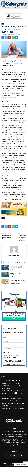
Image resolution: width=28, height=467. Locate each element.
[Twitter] (6, 37)
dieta (11, 390)
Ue (18, 408)
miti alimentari (13, 398)
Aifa (7, 380)
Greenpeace (5, 396)
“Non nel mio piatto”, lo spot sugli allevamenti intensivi (7, 237)
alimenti (4, 383)
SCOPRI (14, 319)
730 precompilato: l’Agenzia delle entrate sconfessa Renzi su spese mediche (21, 238)
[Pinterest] (9, 37)
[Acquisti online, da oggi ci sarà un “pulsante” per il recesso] (5, 267)
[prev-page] (2, 287)
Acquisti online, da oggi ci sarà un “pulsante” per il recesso (17, 267)
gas (12, 393)
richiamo (13, 403)
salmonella (21, 403)
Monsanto (19, 398)
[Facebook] (2, 37)
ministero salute (5, 398)
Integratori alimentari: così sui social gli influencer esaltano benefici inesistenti (18, 282)
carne (3, 388)
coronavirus (5, 390)
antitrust (16, 383)
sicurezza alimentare (18, 406)
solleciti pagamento (21, 218)
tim (16, 408)
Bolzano (10, 218)
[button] (2, 11)
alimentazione (15, 380)
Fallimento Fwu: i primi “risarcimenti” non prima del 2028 (17, 274)
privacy (8, 403)
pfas (20, 401)
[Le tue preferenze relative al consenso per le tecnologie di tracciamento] (20, 464)
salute (5, 406)
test (13, 408)
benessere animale (14, 386)
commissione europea (10, 388)
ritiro (17, 403)
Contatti (14, 461)
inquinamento (13, 396)
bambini (5, 385)
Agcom (3, 380)
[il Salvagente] (14, 4)
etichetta (22, 390)
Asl (6, 218)
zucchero (22, 408)
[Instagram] (10, 455)
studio (3, 408)
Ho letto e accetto (13, 354)
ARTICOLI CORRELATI (8, 262)
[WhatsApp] (13, 37)
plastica (4, 403)
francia (8, 393)
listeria (20, 395)
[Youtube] (21, 455)
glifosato (18, 393)
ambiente (9, 383)
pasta (7, 401)
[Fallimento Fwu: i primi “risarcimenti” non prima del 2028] (5, 274)
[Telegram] (16, 37)
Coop (17, 388)
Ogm (3, 401)
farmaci (4, 393)
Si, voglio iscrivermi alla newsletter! (14, 364)
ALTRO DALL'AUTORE (20, 262)
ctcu (15, 218)
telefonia (8, 408)
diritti (14, 390)
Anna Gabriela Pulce (7, 34)
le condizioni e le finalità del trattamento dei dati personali (13, 354)
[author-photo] (14, 253)
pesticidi (13, 400)
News (3, 23)
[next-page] (5, 287)
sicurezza (11, 406)
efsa (18, 390)
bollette (21, 386)
